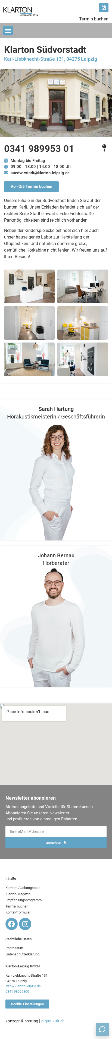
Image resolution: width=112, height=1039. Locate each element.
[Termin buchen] (103, 7)
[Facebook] (11, 924)
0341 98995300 (17, 991)
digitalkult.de (53, 1021)
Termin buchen (93, 19)
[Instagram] (25, 924)
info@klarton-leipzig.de (23, 986)
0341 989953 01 (39, 148)
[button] (8, 30)
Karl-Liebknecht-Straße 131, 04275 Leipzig (50, 59)
